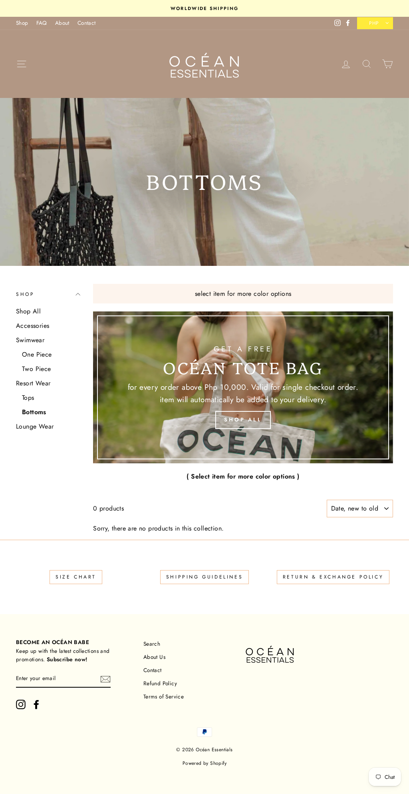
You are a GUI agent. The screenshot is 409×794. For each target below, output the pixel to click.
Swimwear (30, 340)
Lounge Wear (35, 426)
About (62, 23)
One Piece (37, 354)
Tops (28, 397)
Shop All (28, 311)
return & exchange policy (333, 577)
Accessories (32, 325)
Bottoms (34, 412)
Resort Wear (33, 383)
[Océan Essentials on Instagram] (21, 704)
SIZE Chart (76, 577)
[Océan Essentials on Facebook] (36, 704)
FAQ (41, 23)
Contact (86, 23)
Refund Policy (160, 683)
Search (151, 644)
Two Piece (36, 368)
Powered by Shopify (204, 763)
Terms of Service (163, 696)
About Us (154, 657)
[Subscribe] (105, 679)
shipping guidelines (204, 577)
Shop (22, 23)
